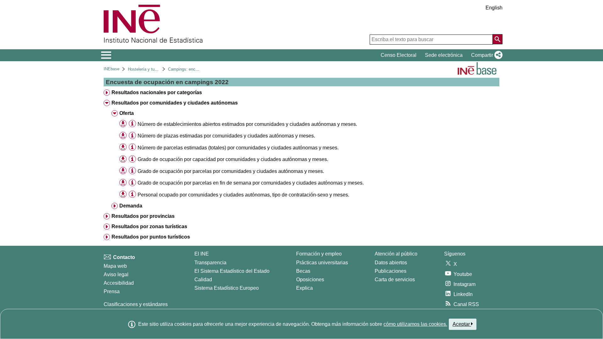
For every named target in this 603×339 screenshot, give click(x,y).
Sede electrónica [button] (444, 55)
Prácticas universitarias (322, 262)
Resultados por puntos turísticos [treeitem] (150, 236)
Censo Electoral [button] (398, 55)
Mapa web (115, 266)
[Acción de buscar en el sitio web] (497, 39)
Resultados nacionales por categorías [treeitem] (156, 92)
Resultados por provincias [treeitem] (143, 216)
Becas (303, 271)
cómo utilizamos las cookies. (415, 324)
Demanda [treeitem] (130, 205)
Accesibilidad (119, 283)
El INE (201, 253)
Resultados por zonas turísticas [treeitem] (149, 226)
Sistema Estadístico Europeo (226, 288)
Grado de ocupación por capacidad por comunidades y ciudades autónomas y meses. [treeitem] (233, 159)
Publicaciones (390, 271)
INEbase (111, 69)
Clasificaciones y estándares (136, 304)
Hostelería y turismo (146, 69)
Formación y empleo (319, 253)
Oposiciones (310, 279)
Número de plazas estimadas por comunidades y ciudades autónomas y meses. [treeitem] (226, 135)
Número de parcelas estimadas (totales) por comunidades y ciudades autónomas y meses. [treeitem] (238, 147)
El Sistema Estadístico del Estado (231, 271)
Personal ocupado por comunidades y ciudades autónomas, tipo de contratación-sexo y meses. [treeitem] (243, 194)
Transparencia (210, 262)
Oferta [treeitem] (126, 113)
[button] (486, 55)
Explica (304, 288)
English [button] (494, 7)
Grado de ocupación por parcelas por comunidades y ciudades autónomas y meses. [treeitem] (231, 171)
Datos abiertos (391, 262)
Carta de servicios (395, 279)
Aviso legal (116, 274)
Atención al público (396, 253)
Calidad (203, 279)
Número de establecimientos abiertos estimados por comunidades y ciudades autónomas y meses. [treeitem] (247, 124)
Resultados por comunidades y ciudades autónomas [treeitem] (174, 102)
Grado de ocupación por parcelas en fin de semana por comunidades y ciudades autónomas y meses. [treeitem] (251, 183)
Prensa (112, 291)
